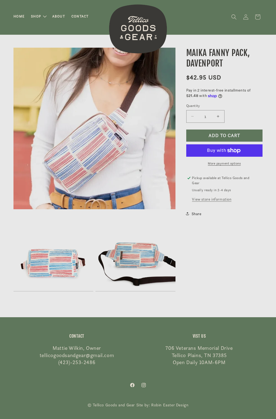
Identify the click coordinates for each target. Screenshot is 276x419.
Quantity (193, 105)
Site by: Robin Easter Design (162, 405)
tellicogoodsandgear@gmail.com (77, 355)
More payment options (224, 163)
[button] (38, 16)
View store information (211, 199)
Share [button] (197, 213)
